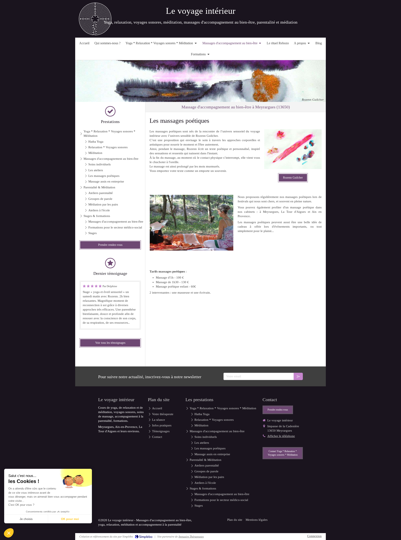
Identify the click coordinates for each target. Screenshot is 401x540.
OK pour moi (70, 519)
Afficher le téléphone (281, 436)
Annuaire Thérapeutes (191, 536)
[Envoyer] (298, 376)
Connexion (314, 536)
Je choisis (26, 519)
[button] (9, 533)
